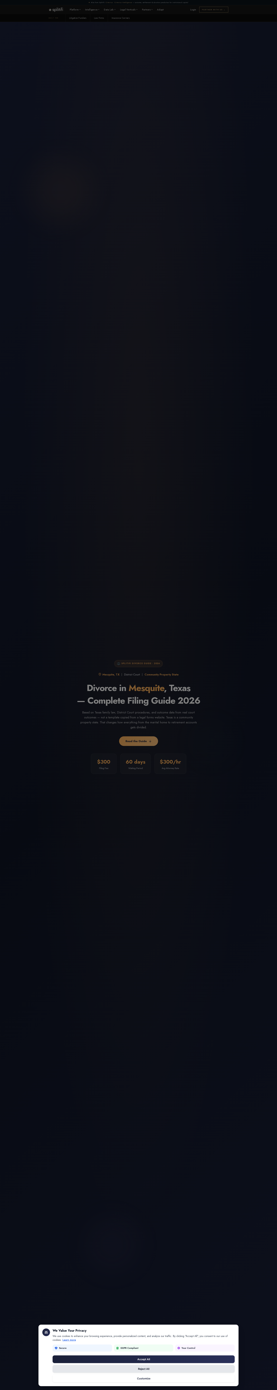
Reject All (143, 1368)
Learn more (69, 1340)
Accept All (143, 1359)
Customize (143, 1378)
